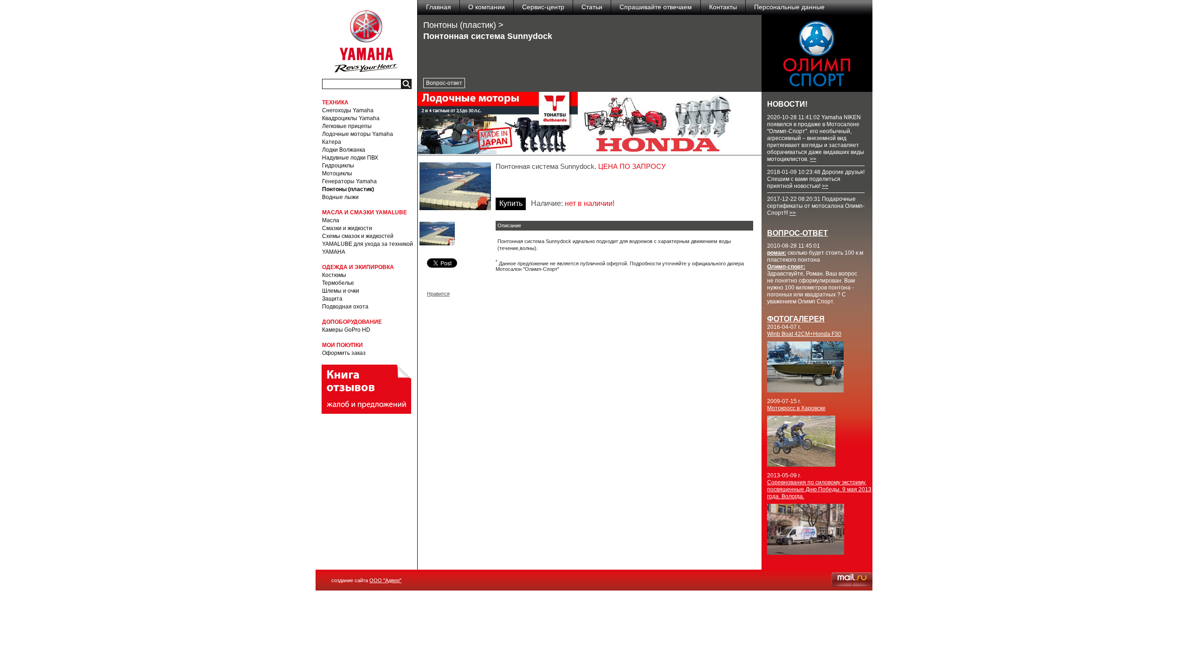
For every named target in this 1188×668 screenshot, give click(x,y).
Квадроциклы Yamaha (351, 118)
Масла (330, 220)
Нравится (438, 293)
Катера (331, 142)
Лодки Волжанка (343, 150)
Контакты (723, 7)
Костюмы (334, 275)
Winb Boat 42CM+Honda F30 (804, 334)
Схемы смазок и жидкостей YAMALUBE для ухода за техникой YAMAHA (367, 244)
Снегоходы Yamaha (348, 110)
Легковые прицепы (347, 126)
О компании (486, 7)
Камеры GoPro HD (346, 330)
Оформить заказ (344, 353)
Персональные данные (789, 7)
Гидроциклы (338, 165)
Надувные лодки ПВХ (350, 157)
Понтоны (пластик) (348, 189)
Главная (438, 7)
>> (813, 159)
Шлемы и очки (340, 291)
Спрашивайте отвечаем (656, 7)
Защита (332, 298)
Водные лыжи (340, 197)
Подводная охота (345, 306)
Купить (511, 203)
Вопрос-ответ (444, 83)
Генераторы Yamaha (349, 181)
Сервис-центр (543, 7)
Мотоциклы (337, 173)
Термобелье (338, 283)
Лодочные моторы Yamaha (357, 134)
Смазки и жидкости (347, 228)
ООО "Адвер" (385, 580)
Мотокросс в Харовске (796, 408)
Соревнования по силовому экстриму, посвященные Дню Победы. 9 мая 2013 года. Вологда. (819, 489)
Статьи (591, 7)
